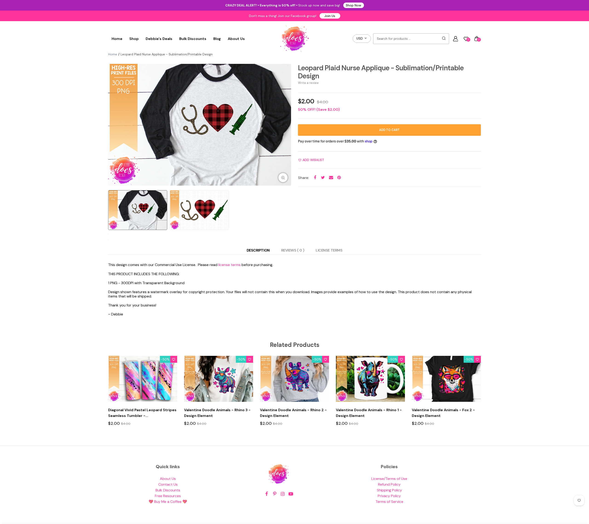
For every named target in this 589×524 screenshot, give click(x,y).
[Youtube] (291, 494)
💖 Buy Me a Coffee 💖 (168, 501)
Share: (303, 177)
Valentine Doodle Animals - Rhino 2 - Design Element (293, 413)
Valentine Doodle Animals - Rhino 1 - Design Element (369, 413)
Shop (134, 38)
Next (286, 124)
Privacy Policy (389, 495)
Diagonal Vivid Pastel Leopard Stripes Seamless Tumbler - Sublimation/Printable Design (142, 413)
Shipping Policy (389, 490)
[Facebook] (266, 494)
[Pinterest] (274, 494)
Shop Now (353, 5)
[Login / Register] (455, 38)
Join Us (329, 16)
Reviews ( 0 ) (292, 250)
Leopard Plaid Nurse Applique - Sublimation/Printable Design (381, 72)
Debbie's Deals (159, 38)
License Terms (329, 250)
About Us (236, 38)
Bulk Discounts (192, 38)
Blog (217, 38)
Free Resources (168, 495)
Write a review (308, 83)
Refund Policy (389, 484)
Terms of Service (389, 501)
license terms (229, 264)
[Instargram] (283, 494)
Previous (112, 124)
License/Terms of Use (389, 478)
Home (117, 38)
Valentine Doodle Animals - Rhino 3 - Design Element (217, 413)
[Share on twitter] (323, 178)
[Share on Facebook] (315, 178)
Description (258, 250)
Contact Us (168, 484)
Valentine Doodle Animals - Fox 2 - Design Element (443, 413)
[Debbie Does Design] (294, 38)
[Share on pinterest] (339, 178)
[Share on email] (331, 178)
